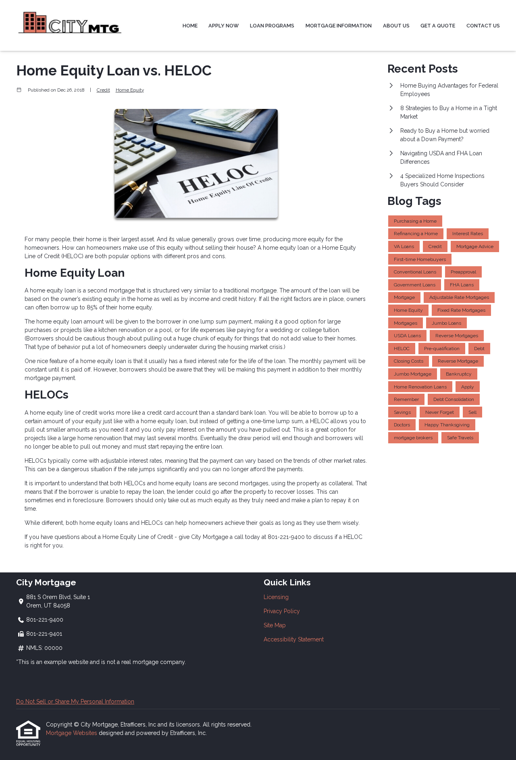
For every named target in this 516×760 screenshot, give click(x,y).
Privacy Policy (282, 611)
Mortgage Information (339, 26)
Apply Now (223, 26)
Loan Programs (272, 26)
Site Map (275, 625)
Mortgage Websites (72, 733)
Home (190, 26)
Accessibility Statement (294, 639)
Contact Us (483, 26)
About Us (396, 26)
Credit (103, 90)
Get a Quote (437, 26)
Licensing (276, 597)
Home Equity (130, 90)
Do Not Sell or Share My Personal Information (75, 701)
